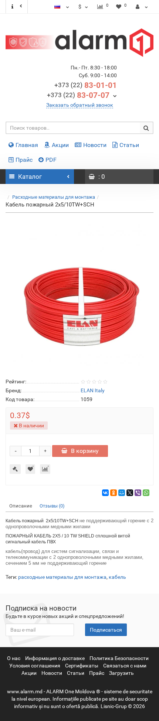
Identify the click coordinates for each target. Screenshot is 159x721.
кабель (117, 577)
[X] (129, 492)
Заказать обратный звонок (79, 105)
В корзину (85, 450)
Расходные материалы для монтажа (53, 197)
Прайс (24, 159)
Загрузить (121, 673)
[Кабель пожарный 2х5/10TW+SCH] (79, 294)
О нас (13, 658)
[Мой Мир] (121, 492)
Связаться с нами (124, 666)
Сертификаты (81, 666)
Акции (60, 144)
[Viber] (138, 492)
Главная (27, 144)
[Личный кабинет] (141, 6)
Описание (20, 506)
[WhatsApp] (146, 492)
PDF (51, 159)
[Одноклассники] (113, 492)
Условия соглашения (34, 666)
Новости (94, 144)
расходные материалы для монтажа (62, 577)
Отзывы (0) (52, 506)
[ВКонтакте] (105, 492)
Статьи (129, 144)
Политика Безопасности (119, 658)
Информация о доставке (55, 658)
